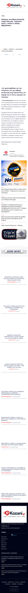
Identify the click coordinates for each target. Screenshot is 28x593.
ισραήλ (5, 49)
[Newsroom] (6, 153)
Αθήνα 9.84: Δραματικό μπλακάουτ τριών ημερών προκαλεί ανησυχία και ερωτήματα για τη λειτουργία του (13, 495)
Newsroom (12, 151)
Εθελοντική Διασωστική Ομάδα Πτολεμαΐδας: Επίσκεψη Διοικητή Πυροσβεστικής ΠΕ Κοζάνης (13, 218)
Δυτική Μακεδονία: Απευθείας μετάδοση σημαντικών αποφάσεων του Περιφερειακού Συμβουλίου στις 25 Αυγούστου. (12, 558)
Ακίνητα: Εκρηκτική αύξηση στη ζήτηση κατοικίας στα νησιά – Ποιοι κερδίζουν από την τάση (14, 365)
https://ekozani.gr (12, 153)
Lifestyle (12, 311)
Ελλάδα (12, 369)
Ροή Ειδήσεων (12, 282)
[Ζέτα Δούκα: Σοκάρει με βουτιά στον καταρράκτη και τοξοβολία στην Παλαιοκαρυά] (14, 296)
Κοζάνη (3, 561)
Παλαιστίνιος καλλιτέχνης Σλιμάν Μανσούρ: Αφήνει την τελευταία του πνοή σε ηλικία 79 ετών (14, 278)
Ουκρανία (11, 49)
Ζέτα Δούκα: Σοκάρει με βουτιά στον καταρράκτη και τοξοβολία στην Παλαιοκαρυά (14, 307)
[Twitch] (14, 590)
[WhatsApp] (17, 590)
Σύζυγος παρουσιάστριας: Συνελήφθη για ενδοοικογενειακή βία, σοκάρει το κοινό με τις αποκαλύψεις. (13, 469)
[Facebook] (11, 590)
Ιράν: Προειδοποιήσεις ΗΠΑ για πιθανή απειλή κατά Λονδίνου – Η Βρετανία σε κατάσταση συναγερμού (13, 190)
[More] (23, 54)
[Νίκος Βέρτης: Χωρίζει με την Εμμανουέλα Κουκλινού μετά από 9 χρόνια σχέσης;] (14, 433)
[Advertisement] (14, 71)
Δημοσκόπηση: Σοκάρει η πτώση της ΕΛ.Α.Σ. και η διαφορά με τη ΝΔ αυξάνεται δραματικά (13, 419)
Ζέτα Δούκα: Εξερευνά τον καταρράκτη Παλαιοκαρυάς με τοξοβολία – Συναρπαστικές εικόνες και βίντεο (12, 393)
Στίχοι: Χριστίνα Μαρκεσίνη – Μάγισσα (12, 225)
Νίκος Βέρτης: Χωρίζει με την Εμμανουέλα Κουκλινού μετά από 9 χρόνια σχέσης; (13, 444)
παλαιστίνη (19, 49)
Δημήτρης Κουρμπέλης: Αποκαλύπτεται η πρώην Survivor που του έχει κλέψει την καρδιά (14, 336)
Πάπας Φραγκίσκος (7, 51)
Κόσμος (3, 15)
